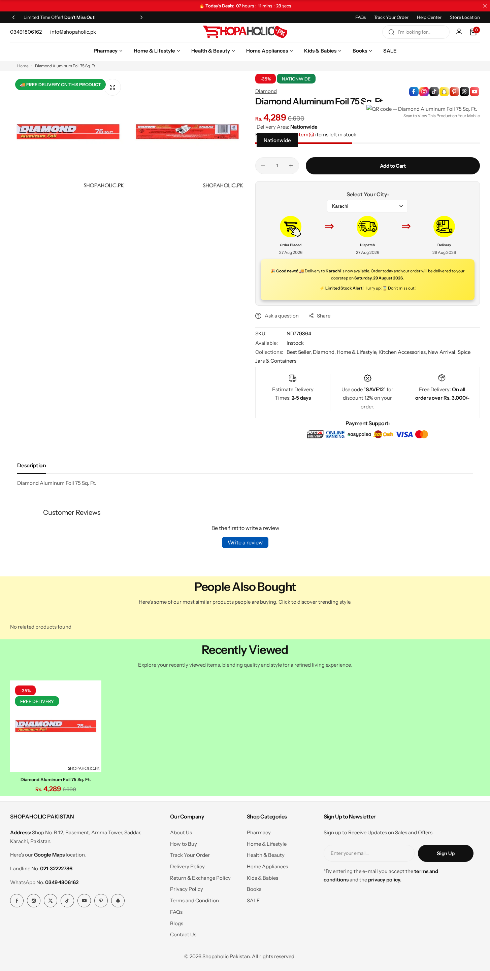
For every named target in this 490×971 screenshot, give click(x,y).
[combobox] (416, 32)
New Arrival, (443, 352)
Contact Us (183, 934)
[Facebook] (17, 900)
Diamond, (325, 352)
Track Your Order (391, 17)
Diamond (266, 91)
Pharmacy (259, 832)
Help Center (429, 17)
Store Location (465, 17)
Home (23, 65)
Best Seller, (300, 352)
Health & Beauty (266, 855)
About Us (181, 832)
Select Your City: (368, 194)
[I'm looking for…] (391, 32)
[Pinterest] (101, 900)
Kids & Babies (262, 878)
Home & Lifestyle (267, 844)
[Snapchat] (118, 900)
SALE (253, 900)
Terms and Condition (194, 900)
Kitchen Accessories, (403, 352)
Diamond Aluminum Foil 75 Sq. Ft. (56, 779)
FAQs (360, 17)
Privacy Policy (186, 889)
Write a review (245, 542)
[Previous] (13, 17)
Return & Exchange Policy (200, 878)
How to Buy (183, 844)
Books (254, 889)
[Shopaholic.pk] (245, 32)
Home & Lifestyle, (358, 352)
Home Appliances (267, 866)
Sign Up (445, 853)
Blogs (176, 923)
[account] (459, 32)
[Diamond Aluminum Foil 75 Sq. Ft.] (55, 726)
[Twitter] (50, 900)
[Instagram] (33, 900)
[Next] (141, 17)
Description (31, 465)
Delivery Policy (187, 866)
